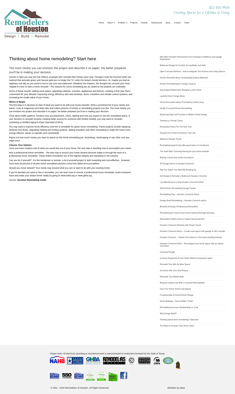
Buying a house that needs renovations (177, 157)
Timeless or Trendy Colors (171, 121)
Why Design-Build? (168, 313)
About (110, 23)
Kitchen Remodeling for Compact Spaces (178, 84)
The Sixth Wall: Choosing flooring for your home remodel (184, 151)
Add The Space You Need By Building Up (178, 170)
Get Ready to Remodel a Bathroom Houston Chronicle (183, 176)
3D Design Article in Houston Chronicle (177, 164)
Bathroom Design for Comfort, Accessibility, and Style (183, 65)
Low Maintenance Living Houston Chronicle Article (182, 182)
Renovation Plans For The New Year (176, 127)
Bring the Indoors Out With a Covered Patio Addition (182, 283)
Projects (133, 23)
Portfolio (121, 23)
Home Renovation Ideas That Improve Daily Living (182, 102)
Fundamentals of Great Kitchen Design (177, 295)
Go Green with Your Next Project (174, 270)
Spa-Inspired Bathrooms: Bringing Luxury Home (180, 90)
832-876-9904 (220, 7)
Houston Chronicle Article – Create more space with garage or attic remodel (192, 231)
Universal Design (167, 252)
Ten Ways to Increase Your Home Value (177, 326)
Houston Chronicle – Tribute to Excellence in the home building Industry (191, 237)
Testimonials (156, 23)
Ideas (168, 23)
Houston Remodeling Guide (31, 180)
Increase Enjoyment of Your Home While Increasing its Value (186, 258)
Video (186, 23)
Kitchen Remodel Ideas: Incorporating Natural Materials (184, 78)
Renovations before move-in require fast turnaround (182, 219)
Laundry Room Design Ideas (172, 96)
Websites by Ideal (176, 388)
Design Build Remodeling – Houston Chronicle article (183, 200)
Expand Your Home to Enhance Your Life (177, 133)
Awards (144, 23)
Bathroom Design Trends (171, 139)
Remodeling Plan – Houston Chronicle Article (179, 194)
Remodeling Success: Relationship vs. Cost (179, 307)
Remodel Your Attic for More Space (175, 264)
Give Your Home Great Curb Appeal (175, 289)
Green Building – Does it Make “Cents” (176, 301)
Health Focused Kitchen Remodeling (176, 108)
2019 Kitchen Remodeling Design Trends (178, 188)
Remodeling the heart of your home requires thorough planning (187, 213)
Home (101, 23)
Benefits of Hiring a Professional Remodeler (179, 207)
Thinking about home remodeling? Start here (179, 320)
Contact (177, 23)
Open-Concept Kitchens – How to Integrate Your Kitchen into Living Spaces (192, 71)
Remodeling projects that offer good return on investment (184, 145)
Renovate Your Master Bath (172, 277)
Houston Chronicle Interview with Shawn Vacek (180, 225)
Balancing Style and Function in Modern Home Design (183, 114)
